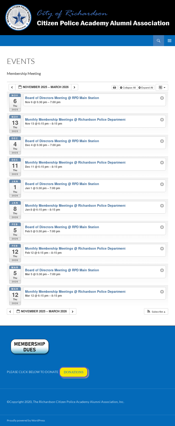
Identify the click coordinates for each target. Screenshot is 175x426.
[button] (156, 311)
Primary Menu (169, 40)
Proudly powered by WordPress (26, 420)
